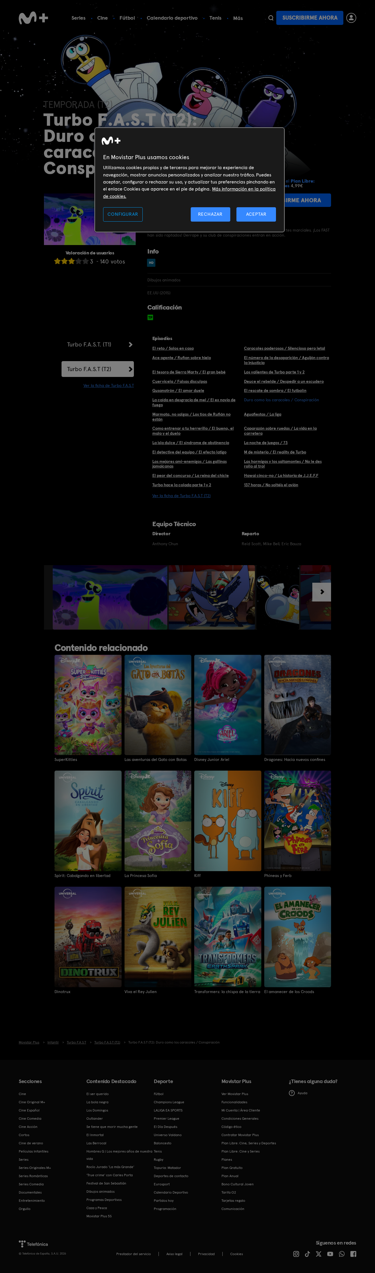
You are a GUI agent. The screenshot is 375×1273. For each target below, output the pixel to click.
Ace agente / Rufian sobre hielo (181, 357)
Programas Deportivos (104, 1200)
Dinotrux (62, 991)
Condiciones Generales (239, 1118)
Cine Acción (28, 1127)
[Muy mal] (57, 261)
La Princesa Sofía (141, 875)
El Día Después (165, 1127)
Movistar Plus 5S (99, 1216)
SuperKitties (65, 759)
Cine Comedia (30, 1118)
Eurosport (162, 1184)
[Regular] (71, 261)
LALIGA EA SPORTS (168, 1110)
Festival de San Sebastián (106, 1183)
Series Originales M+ (35, 1168)
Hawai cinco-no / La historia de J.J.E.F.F (281, 475)
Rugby (158, 1160)
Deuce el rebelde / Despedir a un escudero (284, 381)
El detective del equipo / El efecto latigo (189, 452)
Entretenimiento (32, 1201)
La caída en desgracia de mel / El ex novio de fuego (194, 402)
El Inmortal (95, 1135)
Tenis (215, 18)
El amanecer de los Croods (289, 991)
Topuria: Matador (167, 1168)
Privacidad (206, 1254)
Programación (165, 1209)
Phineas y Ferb (278, 875)
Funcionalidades (234, 1102)
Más (238, 18)
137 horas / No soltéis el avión (271, 484)
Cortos (24, 1135)
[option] (111, 597)
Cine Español (29, 1110)
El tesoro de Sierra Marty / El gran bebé (189, 372)
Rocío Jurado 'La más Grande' (110, 1167)
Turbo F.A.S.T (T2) (89, 369)
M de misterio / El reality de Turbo (275, 452)
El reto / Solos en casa (173, 348)
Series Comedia (31, 1184)
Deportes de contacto (171, 1176)
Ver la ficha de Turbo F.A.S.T (108, 385)
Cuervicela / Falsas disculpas (179, 381)
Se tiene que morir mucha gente (112, 1127)
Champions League (169, 1102)
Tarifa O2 (228, 1192)
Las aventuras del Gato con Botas (156, 759)
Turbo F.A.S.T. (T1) (89, 344)
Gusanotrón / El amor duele (178, 390)
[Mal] (64, 261)
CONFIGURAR (123, 214)
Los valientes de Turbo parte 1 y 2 (274, 372)
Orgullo (24, 1209)
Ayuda (302, 1093)
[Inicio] (33, 17)
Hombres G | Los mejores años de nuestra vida (119, 1155)
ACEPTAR (256, 214)
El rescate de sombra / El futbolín (275, 390)
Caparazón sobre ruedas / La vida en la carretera (280, 431)
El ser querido (97, 1094)
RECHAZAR (210, 214)
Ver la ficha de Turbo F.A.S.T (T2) (181, 495)
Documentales (30, 1192)
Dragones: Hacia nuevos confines (294, 759)
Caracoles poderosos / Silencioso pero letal (284, 348)
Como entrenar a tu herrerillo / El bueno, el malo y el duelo (193, 431)
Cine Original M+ (32, 1102)
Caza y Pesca (96, 1208)
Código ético (231, 1127)
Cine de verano (31, 1143)
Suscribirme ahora (310, 17)
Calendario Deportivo (171, 1192)
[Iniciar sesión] (351, 18)
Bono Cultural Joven (237, 1184)
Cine (102, 18)
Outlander (94, 1118)
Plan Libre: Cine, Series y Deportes (248, 1143)
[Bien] (78, 261)
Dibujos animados (100, 1191)
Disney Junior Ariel (211, 759)
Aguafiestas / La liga (262, 414)
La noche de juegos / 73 (266, 442)
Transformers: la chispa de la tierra (227, 991)
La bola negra (97, 1102)
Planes (226, 1160)
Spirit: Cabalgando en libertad (82, 875)
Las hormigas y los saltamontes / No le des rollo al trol (283, 464)
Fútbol (127, 18)
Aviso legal (174, 1254)
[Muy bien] (85, 261)
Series (78, 18)
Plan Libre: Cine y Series (240, 1151)
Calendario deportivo (172, 18)
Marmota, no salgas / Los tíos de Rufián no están (191, 416)
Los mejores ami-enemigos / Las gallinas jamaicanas (189, 464)
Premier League (166, 1118)
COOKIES (236, 1254)
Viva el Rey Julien (141, 991)
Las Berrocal (96, 1143)
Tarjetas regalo (233, 1201)
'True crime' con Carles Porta (109, 1175)
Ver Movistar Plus (234, 1094)
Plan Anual (229, 1176)
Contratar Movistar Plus (240, 1135)
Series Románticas (33, 1176)
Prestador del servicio (133, 1254)
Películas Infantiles (33, 1151)
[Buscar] (270, 18)
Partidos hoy (163, 1201)
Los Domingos (97, 1110)
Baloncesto (162, 1143)
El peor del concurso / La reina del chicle (190, 475)
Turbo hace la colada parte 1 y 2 (181, 484)
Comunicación (232, 1209)
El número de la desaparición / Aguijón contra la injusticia (286, 360)
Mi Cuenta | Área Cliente (240, 1110)
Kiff (197, 875)
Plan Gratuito (232, 1168)
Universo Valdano (168, 1135)
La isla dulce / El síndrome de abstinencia (190, 442)
